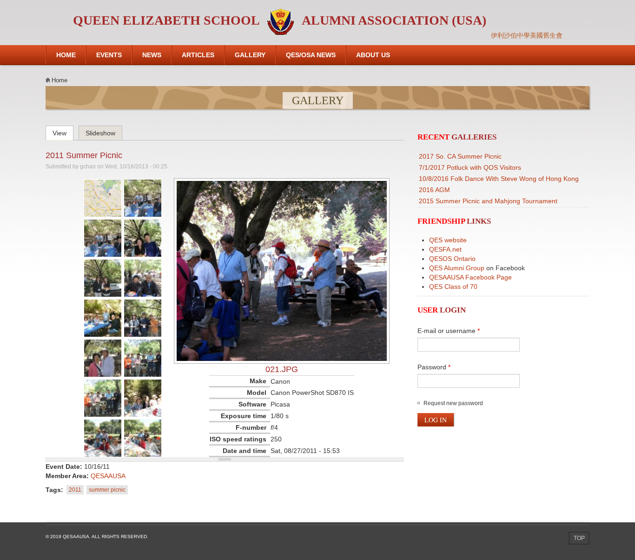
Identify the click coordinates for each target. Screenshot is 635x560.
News (151, 55)
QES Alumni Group (456, 268)
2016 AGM (434, 189)
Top (579, 538)
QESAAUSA (108, 476)
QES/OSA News (311, 55)
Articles (198, 55)
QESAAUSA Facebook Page (470, 277)
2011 (75, 490)
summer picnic (107, 490)
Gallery (250, 55)
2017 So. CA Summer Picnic (460, 156)
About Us (373, 55)
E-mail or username (448, 330)
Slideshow (100, 133)
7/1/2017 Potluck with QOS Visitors (470, 167)
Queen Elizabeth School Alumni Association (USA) (279, 20)
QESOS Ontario (452, 258)
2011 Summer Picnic (84, 155)
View (63, 132)
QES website (448, 240)
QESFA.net (445, 249)
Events (109, 55)
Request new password (453, 403)
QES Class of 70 (453, 286)
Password (433, 367)
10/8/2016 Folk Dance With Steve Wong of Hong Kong (499, 178)
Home (66, 55)
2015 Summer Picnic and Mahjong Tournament (488, 201)
